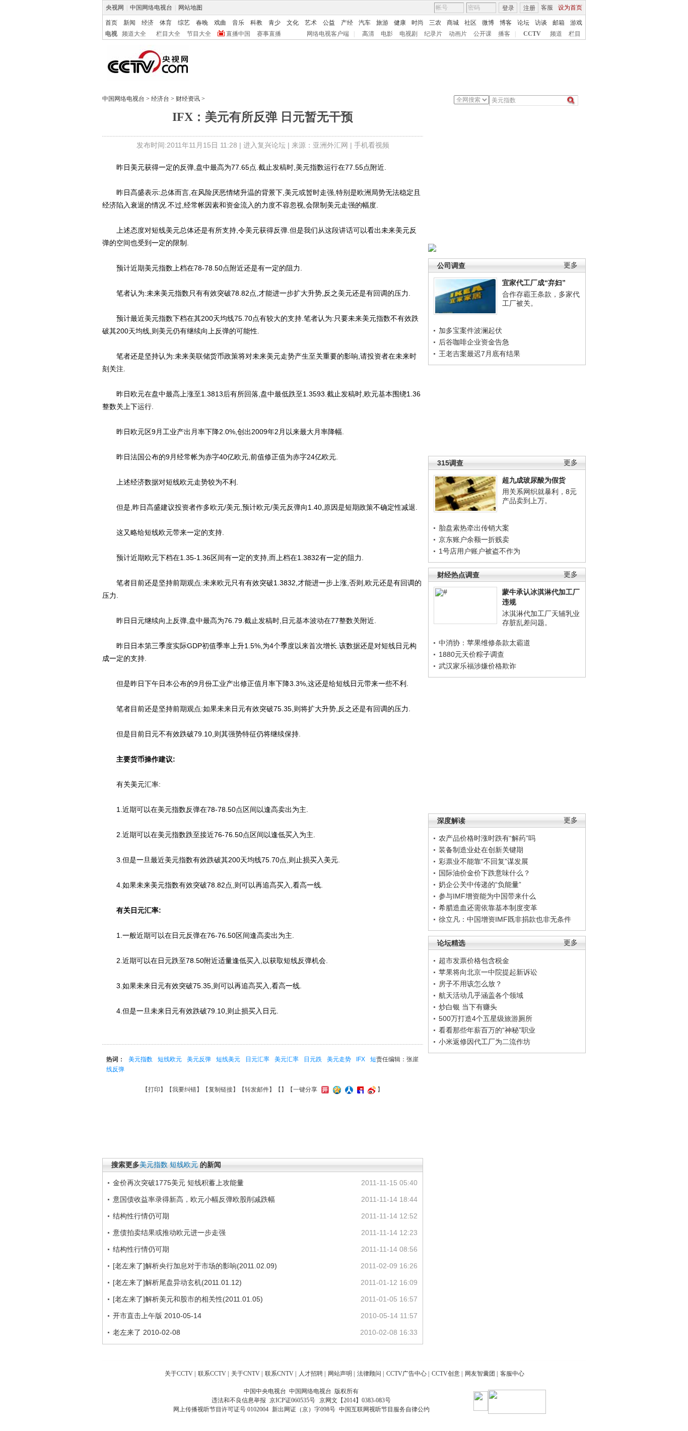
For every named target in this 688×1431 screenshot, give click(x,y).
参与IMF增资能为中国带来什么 (487, 896)
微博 (488, 22)
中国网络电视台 (151, 7)
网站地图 (190, 7)
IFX (360, 1059)
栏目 (575, 33)
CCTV (532, 33)
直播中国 (238, 33)
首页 (111, 22)
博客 (506, 22)
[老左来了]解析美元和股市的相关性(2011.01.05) (188, 1299)
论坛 (523, 22)
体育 (166, 22)
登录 (508, 8)
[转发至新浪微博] (370, 1089)
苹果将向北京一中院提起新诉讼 (488, 972)
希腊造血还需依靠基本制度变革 (488, 908)
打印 (154, 1089)
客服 (547, 7)
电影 (387, 33)
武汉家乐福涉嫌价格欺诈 (477, 666)
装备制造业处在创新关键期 (481, 850)
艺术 (311, 22)
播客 (504, 33)
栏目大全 (168, 33)
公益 (329, 22)
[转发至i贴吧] (359, 1089)
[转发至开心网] (324, 1089)
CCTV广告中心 (406, 1373)
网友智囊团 (480, 1373)
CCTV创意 (446, 1373)
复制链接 (221, 1089)
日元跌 (313, 1059)
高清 (368, 33)
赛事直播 (269, 33)
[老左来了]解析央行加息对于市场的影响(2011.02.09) (195, 1266)
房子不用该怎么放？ (470, 984)
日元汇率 (257, 1059)
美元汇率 (286, 1059)
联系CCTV (212, 1373)
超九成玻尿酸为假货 (534, 480)
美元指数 (140, 1059)
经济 (148, 22)
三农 (435, 22)
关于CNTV (245, 1373)
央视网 (115, 7)
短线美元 (228, 1059)
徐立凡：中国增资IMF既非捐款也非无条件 (505, 919)
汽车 (365, 22)
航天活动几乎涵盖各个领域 (481, 995)
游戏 (576, 22)
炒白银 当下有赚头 (468, 1007)
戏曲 (220, 22)
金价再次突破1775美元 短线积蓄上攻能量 (178, 1183)
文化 (293, 22)
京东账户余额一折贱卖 (474, 539)
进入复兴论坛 (264, 145)
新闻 (129, 22)
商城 (453, 22)
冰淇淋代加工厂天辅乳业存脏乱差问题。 (541, 618)
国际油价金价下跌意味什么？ (484, 873)
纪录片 (433, 33)
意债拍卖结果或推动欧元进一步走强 (169, 1233)
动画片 (458, 33)
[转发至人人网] (347, 1089)
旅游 (382, 22)
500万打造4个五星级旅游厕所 (485, 1018)
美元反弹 (199, 1059)
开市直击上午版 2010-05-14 (157, 1316)
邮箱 (559, 22)
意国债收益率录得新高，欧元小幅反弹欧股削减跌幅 (194, 1199)
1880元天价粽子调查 (471, 654)
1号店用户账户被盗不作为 (479, 551)
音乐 (238, 22)
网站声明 (340, 1373)
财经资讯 (188, 98)
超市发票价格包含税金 (474, 961)
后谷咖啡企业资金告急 (474, 342)
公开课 (482, 33)
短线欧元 (170, 1059)
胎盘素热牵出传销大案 (474, 528)
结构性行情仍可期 (141, 1216)
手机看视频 (371, 145)
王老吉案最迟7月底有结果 (479, 354)
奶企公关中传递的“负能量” (480, 884)
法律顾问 (369, 1373)
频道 (556, 33)
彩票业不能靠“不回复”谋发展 (483, 861)
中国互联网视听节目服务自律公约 (384, 1409)
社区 (470, 22)
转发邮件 (257, 1089)
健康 (400, 22)
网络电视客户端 (328, 33)
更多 (571, 265)
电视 (111, 33)
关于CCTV (179, 1373)
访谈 (541, 22)
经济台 (160, 98)
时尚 (417, 22)
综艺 (184, 22)
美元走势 (339, 1059)
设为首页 (570, 7)
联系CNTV (279, 1373)
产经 (347, 22)
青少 (274, 22)
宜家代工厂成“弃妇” (534, 283)
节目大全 (199, 33)
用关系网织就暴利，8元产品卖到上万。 (539, 496)
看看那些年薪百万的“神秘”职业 (487, 1030)
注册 (529, 8)
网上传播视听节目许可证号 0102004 (220, 1409)
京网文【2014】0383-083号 (355, 1400)
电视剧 (408, 33)
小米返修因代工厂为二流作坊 (484, 1042)
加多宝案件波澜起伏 (470, 330)
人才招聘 (311, 1373)
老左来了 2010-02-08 (146, 1332)
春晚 (202, 22)
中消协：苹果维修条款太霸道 (484, 643)
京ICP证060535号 (292, 1400)
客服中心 (512, 1373)
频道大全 (134, 33)
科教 (256, 22)
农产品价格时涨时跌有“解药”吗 (487, 838)
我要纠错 (184, 1089)
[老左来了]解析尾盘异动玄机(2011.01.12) (177, 1282)
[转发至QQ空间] (335, 1089)
